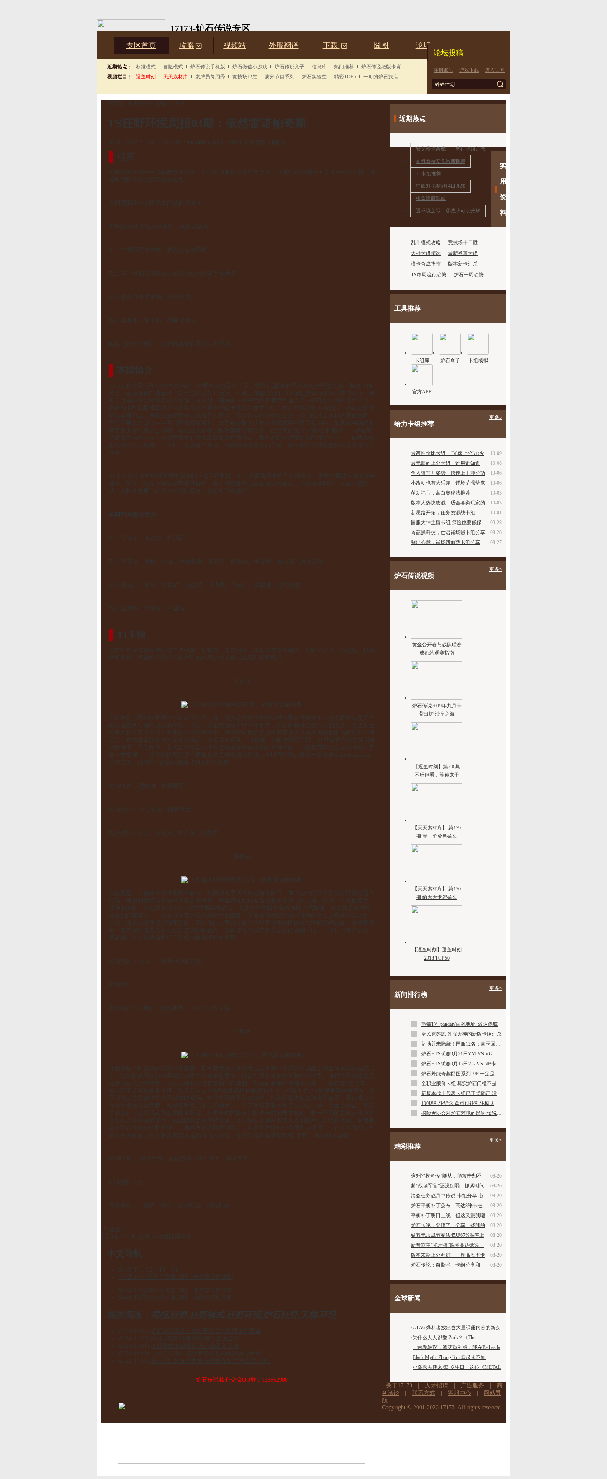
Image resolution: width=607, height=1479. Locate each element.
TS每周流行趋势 (428, 275)
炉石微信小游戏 (249, 67)
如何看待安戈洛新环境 (440, 161)
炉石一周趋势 (469, 275)
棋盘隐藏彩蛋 (431, 198)
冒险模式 (173, 67)
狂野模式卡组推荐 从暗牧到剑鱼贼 (195, 1346)
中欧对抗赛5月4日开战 (440, 186)
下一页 (128, 1237)
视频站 (234, 45)
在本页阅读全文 (172, 1237)
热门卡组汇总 (471, 149)
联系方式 (423, 1393)
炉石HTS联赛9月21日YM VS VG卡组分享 (466, 1054)
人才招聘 (436, 1385)
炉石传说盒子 (289, 67)
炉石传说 (139, 104)
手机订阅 (255, 142)
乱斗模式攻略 (426, 242)
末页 (144, 1237)
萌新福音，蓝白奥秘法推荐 (440, 493)
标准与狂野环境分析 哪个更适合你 (195, 1338)
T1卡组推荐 (428, 174)
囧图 (381, 45)
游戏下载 (469, 70)
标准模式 (146, 67)
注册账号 (443, 70)
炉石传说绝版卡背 (381, 67)
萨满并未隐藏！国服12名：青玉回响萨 (463, 1044)
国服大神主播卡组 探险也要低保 (446, 522)
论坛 (423, 45)
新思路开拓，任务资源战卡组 (443, 513)
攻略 (190, 45)
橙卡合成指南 (426, 264)
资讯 (161, 104)
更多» (495, 417)
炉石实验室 (314, 77)
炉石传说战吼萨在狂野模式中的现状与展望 (206, 1331)
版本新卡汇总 (463, 264)
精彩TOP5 (345, 77)
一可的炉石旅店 (380, 77)
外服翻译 (284, 45)
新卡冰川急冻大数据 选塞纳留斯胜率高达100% (210, 1361)
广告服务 (472, 1385)
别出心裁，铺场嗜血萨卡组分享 (445, 542)
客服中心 (459, 1393)
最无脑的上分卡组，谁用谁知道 (445, 463)
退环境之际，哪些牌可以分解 (448, 211)
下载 (335, 45)
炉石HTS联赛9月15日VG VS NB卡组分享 (466, 1064)
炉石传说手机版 (207, 67)
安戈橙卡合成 (431, 149)
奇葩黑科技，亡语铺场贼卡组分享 (448, 532)
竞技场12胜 (244, 77)
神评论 (277, 142)
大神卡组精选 (426, 253)
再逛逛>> (115, 1229)
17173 (115, 104)
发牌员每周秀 (210, 77)
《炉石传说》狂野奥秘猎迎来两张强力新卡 (206, 1353)
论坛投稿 (448, 53)
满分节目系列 (279, 77)
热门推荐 (344, 67)
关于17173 (399, 1385)
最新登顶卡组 (463, 253)
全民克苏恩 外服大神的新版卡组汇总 (461, 1034)
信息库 (319, 67)
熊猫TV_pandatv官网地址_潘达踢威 (459, 1024)
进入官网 (495, 70)
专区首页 (141, 45)
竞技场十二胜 (463, 242)
